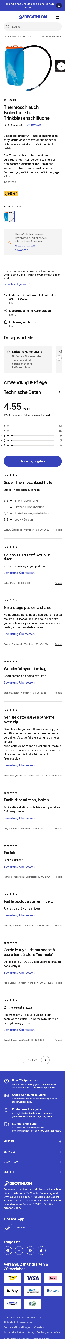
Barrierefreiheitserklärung (19, 1332)
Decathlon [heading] (11, 1161)
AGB (6, 1317)
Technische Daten (22, 392)
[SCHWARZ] (9, 216)
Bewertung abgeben (32, 461)
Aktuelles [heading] (10, 1171)
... (36, 36)
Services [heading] (9, 1151)
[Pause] (59, 5)
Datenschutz (34, 1317)
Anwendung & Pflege (25, 382)
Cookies (39, 1327)
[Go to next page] (45, 1060)
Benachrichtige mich (16, 284)
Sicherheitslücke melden (18, 1322)
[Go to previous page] (20, 1060)
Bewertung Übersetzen (19, 573)
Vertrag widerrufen (48, 1332)
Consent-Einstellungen (17, 1327)
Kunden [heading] (9, 1141)
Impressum (17, 1317)
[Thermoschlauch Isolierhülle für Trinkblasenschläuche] (27, 66)
